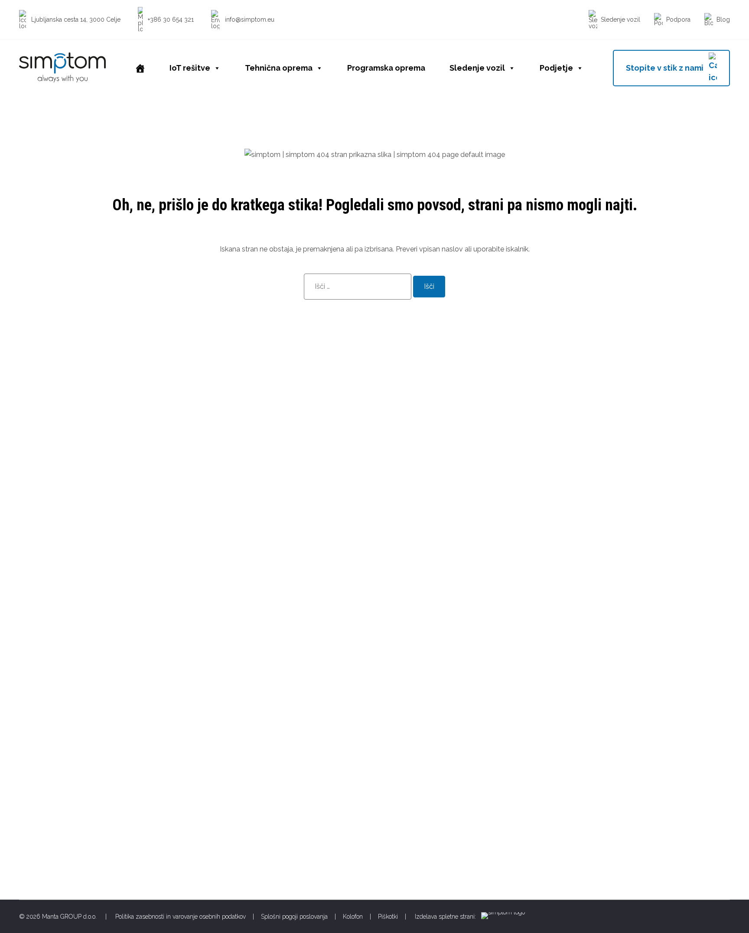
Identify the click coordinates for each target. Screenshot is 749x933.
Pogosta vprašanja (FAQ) (608, 751)
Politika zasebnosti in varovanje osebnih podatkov (180, 916)
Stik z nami (585, 765)
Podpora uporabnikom (604, 696)
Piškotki (388, 916)
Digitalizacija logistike (412, 696)
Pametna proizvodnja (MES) (422, 723)
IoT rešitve (189, 67)
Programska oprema (386, 67)
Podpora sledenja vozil (604, 737)
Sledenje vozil (477, 67)
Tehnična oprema (279, 67)
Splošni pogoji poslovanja (294, 916)
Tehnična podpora (597, 709)
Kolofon (353, 916)
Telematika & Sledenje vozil (422, 793)
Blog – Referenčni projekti (419, 807)
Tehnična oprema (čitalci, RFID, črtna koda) (446, 765)
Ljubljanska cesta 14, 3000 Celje (52, 745)
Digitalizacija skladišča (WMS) (425, 709)
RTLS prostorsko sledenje (419, 751)
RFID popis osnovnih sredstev (426, 737)
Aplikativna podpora (600, 723)
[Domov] (140, 68)
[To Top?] (731, 880)
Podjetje (556, 67)
